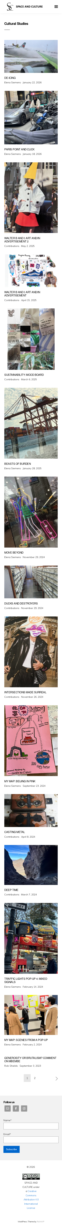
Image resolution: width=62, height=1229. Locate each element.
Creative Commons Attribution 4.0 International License (31, 1199)
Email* (7, 1134)
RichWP (40, 1221)
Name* (7, 1120)
